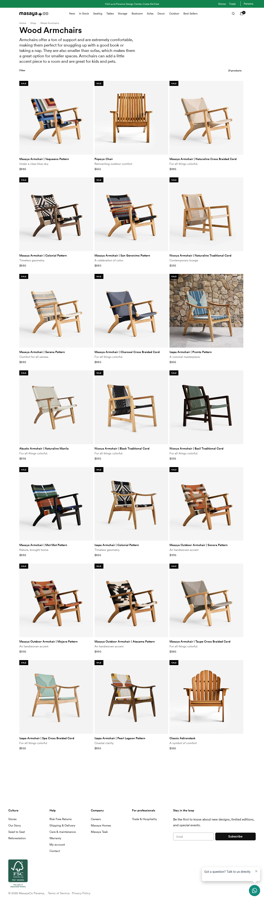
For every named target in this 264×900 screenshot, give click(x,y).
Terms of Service (59, 893)
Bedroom (137, 13)
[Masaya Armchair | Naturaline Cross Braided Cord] (206, 118)
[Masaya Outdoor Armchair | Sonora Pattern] (206, 504)
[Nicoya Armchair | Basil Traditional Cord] (206, 407)
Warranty (55, 838)
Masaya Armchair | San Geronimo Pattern (122, 255)
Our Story (14, 825)
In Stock (84, 13)
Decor (161, 13)
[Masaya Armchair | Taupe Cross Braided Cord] (206, 600)
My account (57, 844)
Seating (97, 13)
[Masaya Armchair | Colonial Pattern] (56, 214)
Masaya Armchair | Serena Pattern (42, 352)
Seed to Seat (16, 832)
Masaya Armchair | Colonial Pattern (43, 255)
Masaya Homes (101, 825)
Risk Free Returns (60, 819)
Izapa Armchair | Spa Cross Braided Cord (46, 738)
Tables (110, 13)
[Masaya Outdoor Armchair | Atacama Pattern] (131, 600)
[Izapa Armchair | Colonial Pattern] (131, 504)
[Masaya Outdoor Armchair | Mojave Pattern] (56, 600)
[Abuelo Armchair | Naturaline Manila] (56, 407)
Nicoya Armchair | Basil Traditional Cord (196, 448)
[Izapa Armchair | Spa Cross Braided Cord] (56, 697)
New (72, 13)
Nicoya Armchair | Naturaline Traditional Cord (200, 255)
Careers (96, 819)
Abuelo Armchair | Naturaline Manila (44, 448)
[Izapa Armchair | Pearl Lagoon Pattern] (131, 697)
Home (22, 23)
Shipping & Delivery (62, 825)
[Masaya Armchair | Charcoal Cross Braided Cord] (131, 311)
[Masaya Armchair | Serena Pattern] (56, 311)
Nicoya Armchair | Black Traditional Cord (122, 448)
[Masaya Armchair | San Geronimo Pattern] (131, 214)
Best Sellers (190, 13)
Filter (22, 70)
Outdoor (174, 13)
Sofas (150, 13)
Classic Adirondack (182, 738)
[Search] (232, 13)
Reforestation (17, 838)
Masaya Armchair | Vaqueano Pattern (44, 159)
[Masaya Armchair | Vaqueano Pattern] (56, 118)
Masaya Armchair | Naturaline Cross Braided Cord (203, 159)
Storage (122, 13)
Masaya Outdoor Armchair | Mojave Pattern (48, 641)
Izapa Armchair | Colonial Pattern (117, 545)
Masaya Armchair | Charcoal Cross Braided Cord (127, 352)
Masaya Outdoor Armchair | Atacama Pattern (125, 641)
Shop (33, 23)
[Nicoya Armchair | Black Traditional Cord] (131, 407)
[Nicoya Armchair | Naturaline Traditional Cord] (206, 214)
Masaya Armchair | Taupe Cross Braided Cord (199, 641)
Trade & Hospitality (144, 819)
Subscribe (235, 836)
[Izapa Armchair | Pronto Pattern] (206, 311)
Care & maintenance (62, 832)
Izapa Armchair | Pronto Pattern (190, 352)
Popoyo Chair (104, 159)
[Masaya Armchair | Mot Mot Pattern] (56, 504)
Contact (54, 851)
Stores (222, 3)
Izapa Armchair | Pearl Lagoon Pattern (120, 738)
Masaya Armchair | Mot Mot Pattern (43, 545)
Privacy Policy (81, 893)
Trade (232, 3)
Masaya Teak (99, 832)
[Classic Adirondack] (206, 697)
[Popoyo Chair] (131, 118)
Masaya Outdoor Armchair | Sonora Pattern (198, 545)
